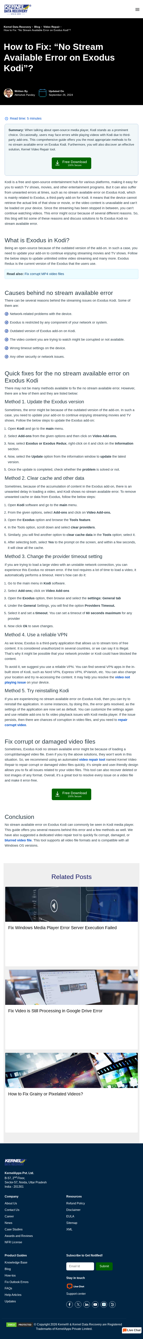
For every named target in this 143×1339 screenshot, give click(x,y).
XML (69, 1229)
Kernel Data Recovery (17, 26)
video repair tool (92, 759)
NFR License (13, 1242)
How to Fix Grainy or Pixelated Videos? (45, 1094)
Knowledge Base (16, 1262)
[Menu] (137, 9)
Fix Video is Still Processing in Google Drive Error (55, 1010)
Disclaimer (73, 1209)
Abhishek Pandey (25, 94)
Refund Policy (75, 1203)
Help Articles (13, 1294)
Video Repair (51, 26)
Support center (76, 1293)
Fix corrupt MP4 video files (44, 274)
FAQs (8, 1288)
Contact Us (12, 1209)
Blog (37, 26)
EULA (70, 1216)
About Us (11, 1203)
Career (9, 1216)
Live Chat (134, 1330)
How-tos (10, 1275)
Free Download (74, 163)
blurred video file (18, 840)
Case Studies (14, 1229)
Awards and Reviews (19, 1235)
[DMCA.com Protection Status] (19, 1324)
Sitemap (71, 1222)
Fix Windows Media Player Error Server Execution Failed (62, 927)
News (8, 1222)
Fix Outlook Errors (16, 1282)
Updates (10, 1301)
